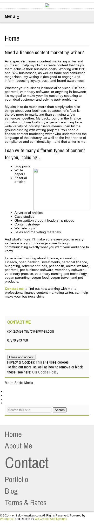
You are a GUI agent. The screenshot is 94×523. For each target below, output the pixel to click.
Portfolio (16, 479)
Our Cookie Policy (45, 372)
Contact (27, 462)
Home (13, 434)
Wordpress (7, 519)
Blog (11, 491)
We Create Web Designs (51, 519)
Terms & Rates (26, 502)
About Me (18, 446)
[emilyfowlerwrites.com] (47, 6)
